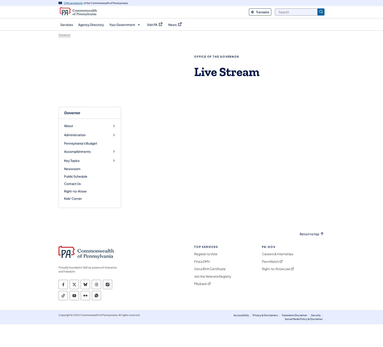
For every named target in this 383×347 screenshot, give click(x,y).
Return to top (309, 234)
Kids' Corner (73, 198)
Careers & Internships (277, 254)
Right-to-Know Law (276, 269)
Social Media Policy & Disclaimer (304, 319)
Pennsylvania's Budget (80, 143)
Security (316, 315)
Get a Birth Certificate (210, 269)
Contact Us (72, 184)
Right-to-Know (75, 191)
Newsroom (72, 169)
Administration (75, 135)
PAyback (200, 284)
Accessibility (241, 315)
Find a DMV (202, 261)
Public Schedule (75, 176)
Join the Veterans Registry (212, 276)
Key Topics (72, 161)
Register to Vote (205, 254)
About (68, 126)
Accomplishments (77, 151)
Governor (72, 113)
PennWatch (270, 261)
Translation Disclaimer (294, 315)
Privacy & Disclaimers (265, 315)
